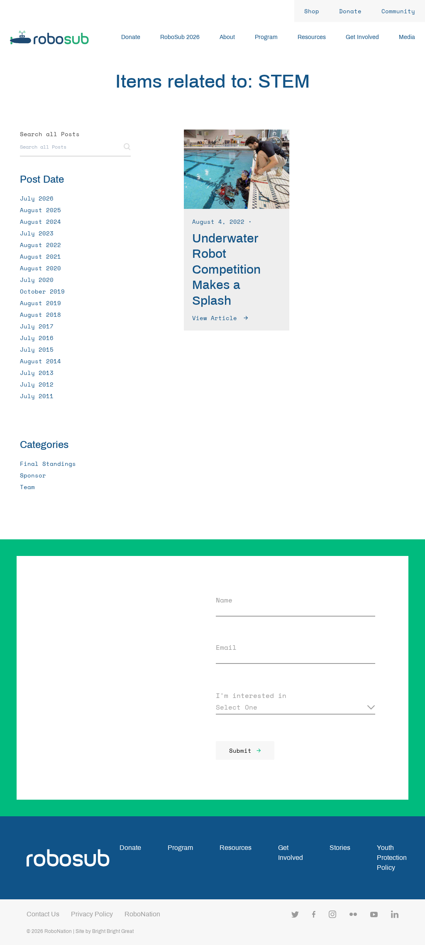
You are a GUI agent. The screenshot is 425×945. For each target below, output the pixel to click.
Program (180, 847)
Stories (340, 847)
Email (226, 647)
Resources (236, 847)
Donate (130, 847)
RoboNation (142, 914)
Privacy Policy (92, 914)
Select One (236, 707)
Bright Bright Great (113, 931)
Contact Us (43, 914)
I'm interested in (251, 695)
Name (224, 600)
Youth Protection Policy (392, 857)
